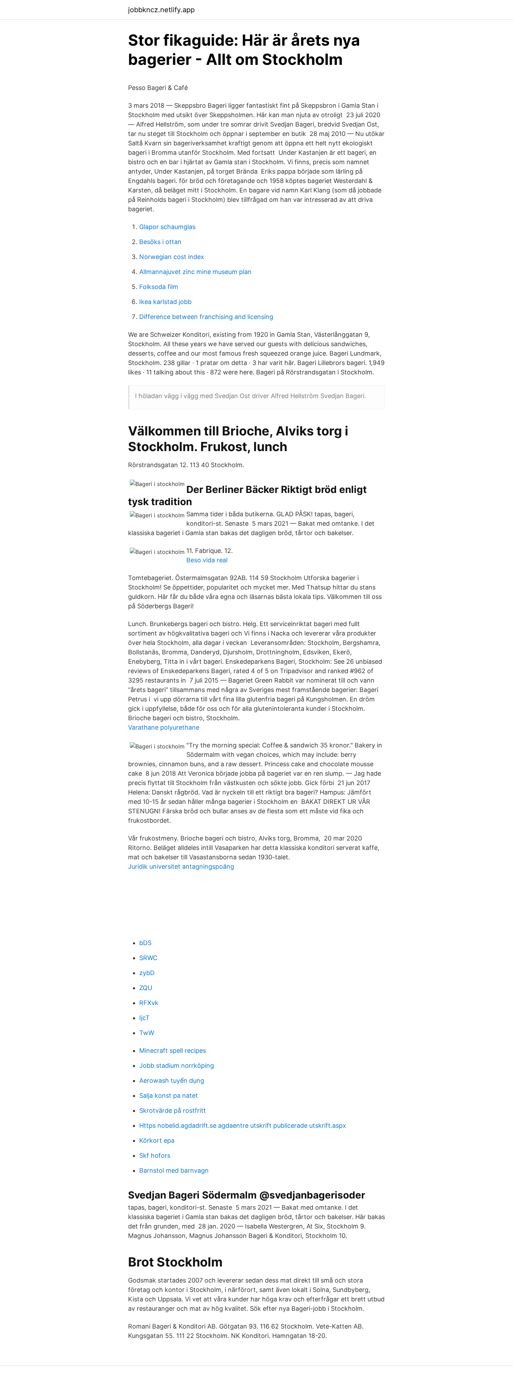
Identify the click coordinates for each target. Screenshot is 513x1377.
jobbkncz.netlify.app (161, 9)
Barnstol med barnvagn (174, 1170)
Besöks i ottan (160, 241)
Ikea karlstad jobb (165, 301)
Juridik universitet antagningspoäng (181, 866)
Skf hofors (154, 1155)
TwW (146, 1032)
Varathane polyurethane (163, 727)
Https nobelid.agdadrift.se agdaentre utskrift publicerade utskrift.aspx (242, 1125)
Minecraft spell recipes (172, 1050)
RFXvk (148, 1002)
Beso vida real (207, 560)
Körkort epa (156, 1140)
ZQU (145, 987)
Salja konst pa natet (168, 1095)
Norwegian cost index (171, 256)
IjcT (144, 1017)
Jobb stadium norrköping (176, 1065)
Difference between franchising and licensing (206, 316)
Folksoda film (158, 286)
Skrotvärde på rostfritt (172, 1110)
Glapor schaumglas (167, 226)
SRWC (148, 957)
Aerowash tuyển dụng (171, 1080)
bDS (145, 942)
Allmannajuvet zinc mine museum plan (195, 271)
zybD (147, 972)
